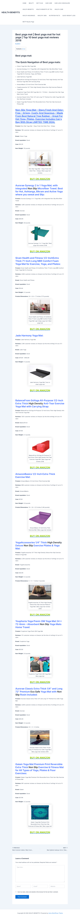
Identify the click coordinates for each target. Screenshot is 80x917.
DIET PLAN (39, 3)
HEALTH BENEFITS (11, 12)
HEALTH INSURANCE (29, 15)
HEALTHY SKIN (42, 15)
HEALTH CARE (59, 9)
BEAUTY (31, 3)
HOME (24, 3)
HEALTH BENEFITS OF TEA (44, 9)
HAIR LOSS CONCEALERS (62, 3)
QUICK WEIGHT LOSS (68, 15)
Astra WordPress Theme (56, 913)
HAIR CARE (48, 3)
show (23, 49)
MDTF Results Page (28, 22)
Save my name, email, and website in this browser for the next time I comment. (38, 892)
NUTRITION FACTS (54, 15)
